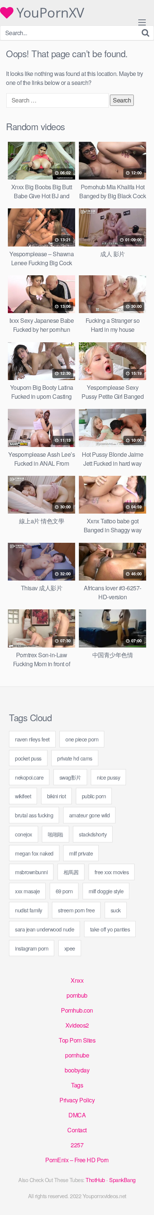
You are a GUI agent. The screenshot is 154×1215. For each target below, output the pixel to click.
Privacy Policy (77, 1100)
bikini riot (56, 796)
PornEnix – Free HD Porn (77, 1160)
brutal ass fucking (34, 815)
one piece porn (81, 739)
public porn (94, 796)
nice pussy (108, 777)
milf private (81, 853)
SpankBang (122, 1180)
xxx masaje (27, 891)
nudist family (28, 910)
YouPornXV (48, 12)
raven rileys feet (32, 739)
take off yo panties (110, 929)
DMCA (77, 1115)
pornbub (77, 995)
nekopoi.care (29, 777)
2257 (77, 1145)
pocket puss (28, 758)
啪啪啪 (55, 834)
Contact (77, 1130)
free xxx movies (112, 872)
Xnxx (77, 980)
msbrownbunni (31, 872)
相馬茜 (71, 872)
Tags (77, 1085)
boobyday (77, 1070)
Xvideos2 (77, 1025)
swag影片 (70, 777)
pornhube (77, 1055)
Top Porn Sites (77, 1040)
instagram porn (31, 948)
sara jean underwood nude (44, 929)
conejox (23, 834)
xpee (69, 948)
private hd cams (74, 758)
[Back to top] (141, 1199)
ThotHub (95, 1180)
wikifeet (23, 796)
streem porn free (76, 910)
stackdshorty (93, 834)
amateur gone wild (89, 815)
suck (116, 910)
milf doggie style (106, 891)
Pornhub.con (77, 1010)
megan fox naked (34, 853)
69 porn (64, 891)
